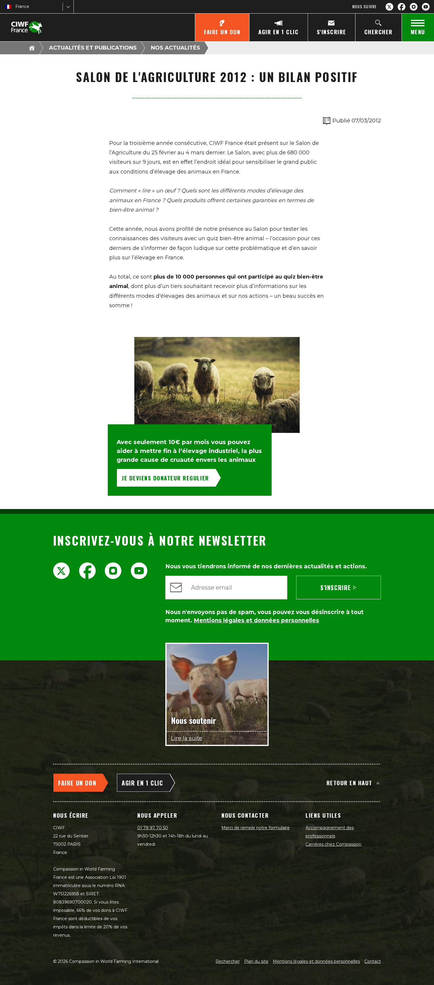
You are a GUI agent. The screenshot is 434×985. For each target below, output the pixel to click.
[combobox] (16, 7)
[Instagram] (413, 7)
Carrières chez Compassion (333, 844)
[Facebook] (401, 7)
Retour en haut (349, 782)
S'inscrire (335, 587)
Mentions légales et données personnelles (316, 961)
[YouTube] (426, 7)
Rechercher (228, 961)
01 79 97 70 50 (152, 827)
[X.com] (389, 7)
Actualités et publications (93, 48)
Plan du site (256, 961)
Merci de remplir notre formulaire (255, 827)
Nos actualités (175, 48)
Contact (372, 961)
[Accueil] (32, 48)
